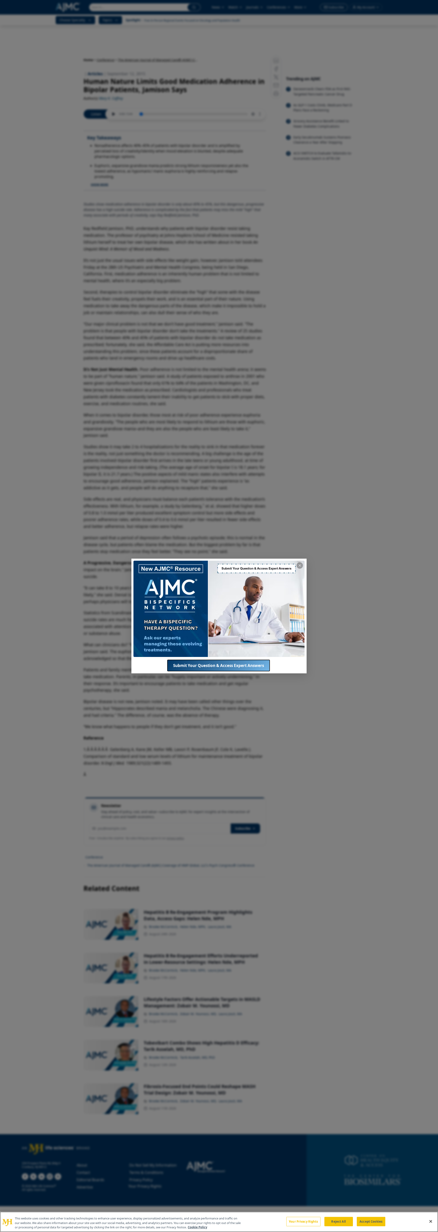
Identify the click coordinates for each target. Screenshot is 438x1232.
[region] (219, 1222)
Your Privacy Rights (303, 1221)
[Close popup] (300, 565)
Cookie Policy (197, 1227)
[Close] (431, 1221)
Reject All (338, 1221)
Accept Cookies (371, 1221)
